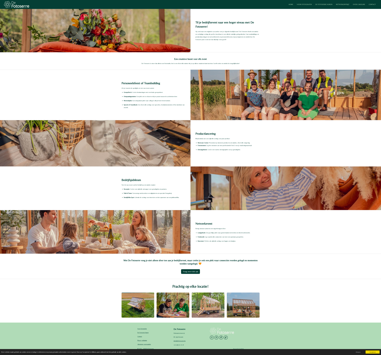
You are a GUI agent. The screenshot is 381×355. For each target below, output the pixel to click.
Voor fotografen (142, 329)
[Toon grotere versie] (138, 305)
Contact (139, 336)
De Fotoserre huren (143, 332)
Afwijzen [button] (358, 352)
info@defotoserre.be (180, 341)
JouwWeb (241, 349)
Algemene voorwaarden (144, 344)
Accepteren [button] (372, 352)
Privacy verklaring (142, 340)
